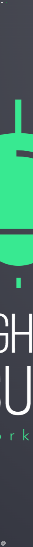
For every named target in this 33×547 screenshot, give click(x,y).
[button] (2, 2)
